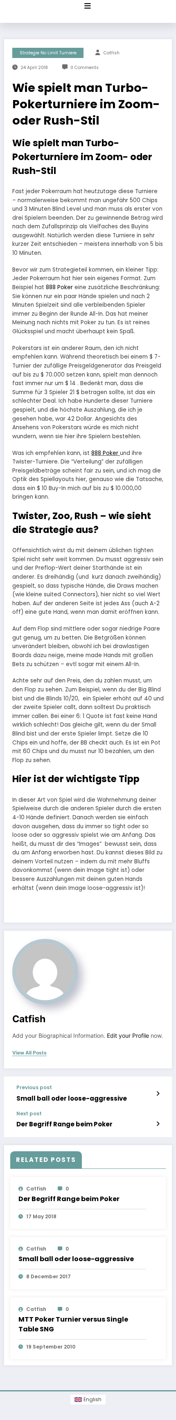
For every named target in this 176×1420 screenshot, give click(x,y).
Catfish (112, 53)
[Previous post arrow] (158, 1094)
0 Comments (84, 68)
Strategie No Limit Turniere (48, 53)
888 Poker (59, 287)
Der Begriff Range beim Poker (64, 1124)
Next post (29, 1114)
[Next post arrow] (158, 1124)
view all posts (29, 1053)
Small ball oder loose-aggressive (71, 1098)
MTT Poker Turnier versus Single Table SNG (73, 1324)
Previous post (34, 1087)
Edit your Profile (128, 1035)
